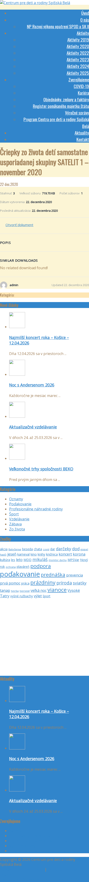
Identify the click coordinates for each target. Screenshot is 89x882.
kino (34, 554)
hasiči (3, 554)
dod (76, 548)
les (13, 560)
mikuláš (40, 559)
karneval (23, 554)
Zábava (15, 524)
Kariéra (83, 92)
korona (79, 554)
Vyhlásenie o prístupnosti (22, 869)
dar (52, 549)
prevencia (74, 575)
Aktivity (83, 33)
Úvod (85, 13)
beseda (27, 549)
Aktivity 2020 (78, 46)
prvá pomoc (10, 583)
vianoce (57, 589)
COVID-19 (81, 86)
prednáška (53, 574)
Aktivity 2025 (78, 73)
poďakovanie (20, 574)
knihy (41, 554)
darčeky (63, 548)
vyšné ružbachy (21, 596)
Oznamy (16, 498)
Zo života (17, 529)
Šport (14, 514)
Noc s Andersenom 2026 (31, 385)
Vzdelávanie (19, 519)
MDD (27, 560)
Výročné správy (77, 112)
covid (46, 549)
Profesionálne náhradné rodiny (36, 508)
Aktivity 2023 (78, 59)
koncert (65, 554)
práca (25, 583)
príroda (64, 583)
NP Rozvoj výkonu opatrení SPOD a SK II (58, 26)
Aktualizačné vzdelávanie (33, 427)
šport (46, 596)
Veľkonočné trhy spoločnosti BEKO (41, 469)
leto (19, 559)
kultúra (5, 560)
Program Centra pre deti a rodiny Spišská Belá (48, 850)
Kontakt (82, 139)
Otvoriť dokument (19, 224)
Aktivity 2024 (78, 66)
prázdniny (42, 582)
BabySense (14, 549)
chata (38, 549)
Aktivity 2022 (78, 53)
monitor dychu (58, 560)
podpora (40, 565)
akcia (4, 549)
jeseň (11, 554)
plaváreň (23, 566)
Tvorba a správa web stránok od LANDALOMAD (41, 879)
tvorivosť (25, 590)
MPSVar (73, 560)
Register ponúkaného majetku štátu (61, 106)
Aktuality (82, 132)
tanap (5, 590)
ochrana (11, 567)
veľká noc (39, 590)
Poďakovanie (20, 503)
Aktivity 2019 (78, 39)
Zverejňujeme (78, 79)
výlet (38, 595)
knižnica (52, 554)
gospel (84, 549)
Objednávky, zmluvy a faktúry (66, 99)
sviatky (79, 583)
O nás (84, 19)
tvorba (15, 590)
